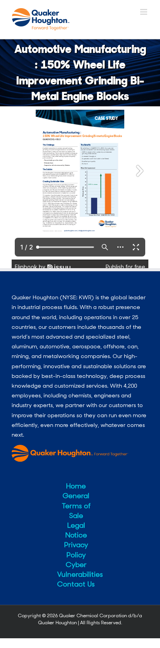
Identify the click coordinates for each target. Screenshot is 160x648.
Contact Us (76, 584)
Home (76, 486)
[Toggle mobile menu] (144, 12)
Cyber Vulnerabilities (76, 569)
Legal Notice (76, 530)
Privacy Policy (76, 549)
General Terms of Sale (76, 505)
